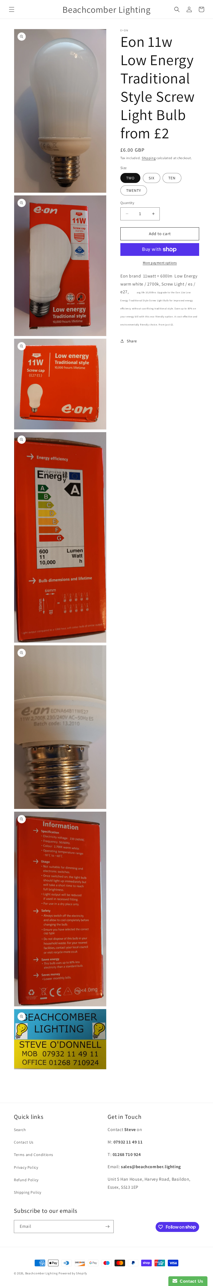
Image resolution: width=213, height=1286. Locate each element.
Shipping (149, 158)
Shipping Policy (27, 1192)
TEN (172, 177)
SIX (151, 177)
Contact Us (24, 1142)
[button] (12, 9)
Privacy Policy (26, 1167)
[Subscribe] (107, 1226)
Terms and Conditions (33, 1154)
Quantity (127, 202)
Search (20, 1129)
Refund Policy (26, 1179)
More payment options (160, 263)
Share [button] (132, 340)
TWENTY (133, 190)
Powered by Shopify (73, 1273)
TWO (130, 177)
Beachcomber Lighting (41, 1273)
